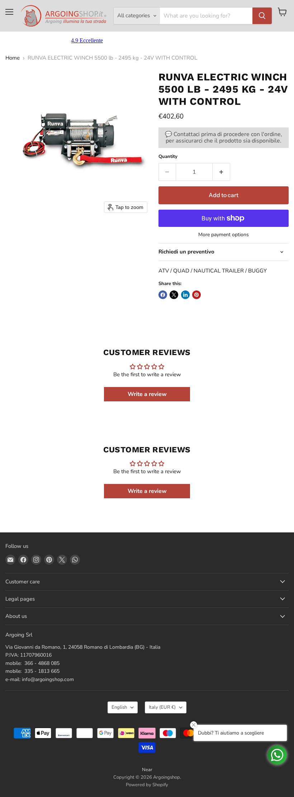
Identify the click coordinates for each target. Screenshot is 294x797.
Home (12, 58)
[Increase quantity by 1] (221, 172)
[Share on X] (174, 294)
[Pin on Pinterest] (196, 294)
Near (147, 769)
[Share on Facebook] (162, 294)
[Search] (262, 16)
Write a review (147, 394)
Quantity (167, 156)
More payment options (223, 235)
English (119, 707)
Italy (162, 707)
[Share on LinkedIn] (185, 294)
